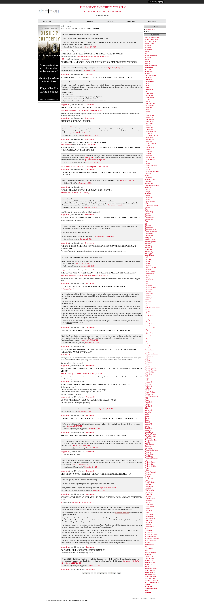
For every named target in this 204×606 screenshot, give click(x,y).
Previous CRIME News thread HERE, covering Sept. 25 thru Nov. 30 (84, 167)
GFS (146, 222)
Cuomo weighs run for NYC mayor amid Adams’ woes (88, 400)
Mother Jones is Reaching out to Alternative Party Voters (92, 53)
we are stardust (150, 574)
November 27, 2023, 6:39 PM (92, 374)
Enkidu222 (148, 187)
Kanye (147, 300)
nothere (147, 404)
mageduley (149, 346)
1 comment (89, 74)
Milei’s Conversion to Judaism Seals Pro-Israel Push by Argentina (95, 384)
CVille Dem (149, 137)
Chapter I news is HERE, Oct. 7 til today (75, 193)
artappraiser (65, 74)
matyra (147, 358)
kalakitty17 (149, 298)
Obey (147, 408)
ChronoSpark (149, 115)
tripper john (149, 556)
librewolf (148, 336)
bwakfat (147, 101)
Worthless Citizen (151, 588)
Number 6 (148, 406)
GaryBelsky (149, 212)
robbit (147, 470)
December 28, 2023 (89, 70)
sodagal (147, 508)
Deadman (148, 151)
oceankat (148, 412)
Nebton (147, 400)
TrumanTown (149, 560)
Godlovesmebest (151, 232)
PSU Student (149, 444)
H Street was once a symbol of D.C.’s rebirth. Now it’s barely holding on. (99, 418)
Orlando (147, 422)
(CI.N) (82, 294)
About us (144, 598)
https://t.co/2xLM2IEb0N (108, 488)
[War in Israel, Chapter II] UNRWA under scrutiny (86, 190)
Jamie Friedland (150, 268)
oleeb (147, 416)
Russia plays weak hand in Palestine (80, 28)
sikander (148, 496)
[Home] (48, 13)
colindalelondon (150, 131)
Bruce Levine (149, 97)
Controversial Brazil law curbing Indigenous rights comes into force (99, 62)
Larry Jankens (150, 324)
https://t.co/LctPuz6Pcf (83, 263)
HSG (62, 59)
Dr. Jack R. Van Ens (152, 171)
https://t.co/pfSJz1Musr (107, 409)
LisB (146, 340)
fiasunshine (149, 198)
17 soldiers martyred (122, 513)
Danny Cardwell (150, 143)
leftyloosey (149, 330)
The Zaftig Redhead (152, 538)
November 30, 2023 (87, 266)
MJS (146, 376)
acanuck (148, 45)
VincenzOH (149, 564)
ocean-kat (148, 410)
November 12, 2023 (92, 448)
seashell (148, 488)
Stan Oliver (149, 514)
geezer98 (148, 216)
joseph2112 (149, 294)
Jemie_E (148, 278)
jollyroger (148, 292)
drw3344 (148, 173)
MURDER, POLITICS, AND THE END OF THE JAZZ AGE (102, 11)
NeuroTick (148, 402)
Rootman (148, 474)
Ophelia (147, 418)
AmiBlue (148, 57)
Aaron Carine (149, 43)
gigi (146, 224)
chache (147, 111)
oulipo (147, 426)
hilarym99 (148, 248)
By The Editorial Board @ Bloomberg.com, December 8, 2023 (82, 110)
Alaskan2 (148, 47)
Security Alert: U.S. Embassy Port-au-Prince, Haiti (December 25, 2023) (96, 77)
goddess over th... (151, 230)
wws (146, 590)
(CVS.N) (69, 310)
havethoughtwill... (151, 242)
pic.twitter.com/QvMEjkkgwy (104, 236)
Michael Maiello (150, 368)
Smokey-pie (149, 504)
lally (146, 322)
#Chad (72, 127)
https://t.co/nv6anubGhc (115, 205)
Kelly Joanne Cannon (152, 308)
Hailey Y (148, 238)
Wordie (147, 584)
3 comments (89, 105)
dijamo (147, 163)
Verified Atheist (150, 562)
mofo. (147, 380)
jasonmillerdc (149, 274)
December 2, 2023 (90, 207)
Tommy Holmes (150, 552)
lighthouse (148, 338)
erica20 (147, 189)
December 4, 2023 (91, 162)
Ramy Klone (149, 454)
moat (147, 378)
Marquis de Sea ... (151, 354)
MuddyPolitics (150, 392)
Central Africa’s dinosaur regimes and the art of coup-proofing (95, 330)
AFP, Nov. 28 (65, 355)
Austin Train (149, 71)
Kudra (147, 318)
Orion (147, 420)
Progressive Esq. (151, 440)
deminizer (148, 155)
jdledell (147, 276)
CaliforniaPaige (150, 103)
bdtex (147, 87)
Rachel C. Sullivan (151, 450)
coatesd (148, 125)
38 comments (90, 169)
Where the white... (151, 576)
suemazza (148, 522)
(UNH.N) (69, 323)
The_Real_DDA (150, 540)
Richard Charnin (150, 462)
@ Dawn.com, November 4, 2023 (83, 502)
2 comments (85, 59)
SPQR (147, 512)
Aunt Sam (148, 69)
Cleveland (69, 21)
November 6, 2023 (90, 467)
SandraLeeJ (149, 478)
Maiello (110, 21)
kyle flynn (148, 320)
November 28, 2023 (92, 342)
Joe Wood (148, 290)
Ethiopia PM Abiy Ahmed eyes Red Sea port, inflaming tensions (93, 435)
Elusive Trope (150, 179)
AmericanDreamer (151, 55)
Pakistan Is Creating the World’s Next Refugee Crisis (89, 107)
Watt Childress (150, 570)
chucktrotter (149, 117)
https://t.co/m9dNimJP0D (89, 340)
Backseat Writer (150, 75)
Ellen (147, 175)
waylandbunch (150, 572)
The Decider (149, 532)
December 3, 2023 (86, 239)
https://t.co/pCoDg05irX (116, 68)
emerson (148, 181)
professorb (148, 438)
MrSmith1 (148, 386)
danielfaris (148, 141)
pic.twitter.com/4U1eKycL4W (95, 160)
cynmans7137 (150, 139)
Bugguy (147, 99)
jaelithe (147, 264)
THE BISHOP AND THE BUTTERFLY (103, 7)
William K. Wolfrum (151, 580)
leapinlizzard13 (150, 328)
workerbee (148, 586)
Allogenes (148, 49)
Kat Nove (148, 302)
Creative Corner (150, 29)
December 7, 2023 (91, 135)
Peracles (152, 21)
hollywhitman (149, 256)
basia (147, 85)
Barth (147, 83)
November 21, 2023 (85, 411)
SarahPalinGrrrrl (150, 482)
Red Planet (149, 456)
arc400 (147, 63)
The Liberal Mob (150, 536)
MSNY (147, 390)
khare (147, 314)
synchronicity (149, 526)
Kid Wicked (149, 316)
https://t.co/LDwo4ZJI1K (127, 180)
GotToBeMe (149, 234)
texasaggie (149, 530)
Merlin (147, 364)
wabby (147, 566)
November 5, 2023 (99, 490)
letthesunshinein (150, 334)
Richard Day (149, 464)
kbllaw (147, 304)
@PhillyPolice (89, 158)
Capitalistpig (149, 105)
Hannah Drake (150, 240)
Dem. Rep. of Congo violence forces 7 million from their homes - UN (96, 474)
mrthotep (148, 388)
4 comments (90, 397)
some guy (148, 510)
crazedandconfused (151, 135)
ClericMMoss (149, 119)
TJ (146, 546)
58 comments (90, 214)
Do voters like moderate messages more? (83, 550)
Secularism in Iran (71, 454)
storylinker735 (150, 518)
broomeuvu (149, 95)
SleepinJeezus (150, 498)
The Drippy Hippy (151, 534)
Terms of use (135, 598)
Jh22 (146, 282)
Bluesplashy (149, 93)
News (147, 31)
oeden (147, 414)
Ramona (90, 21)
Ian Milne (148, 262)
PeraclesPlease (66, 51)
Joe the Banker (150, 288)
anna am (148, 61)
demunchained (150, 157)
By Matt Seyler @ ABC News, (71, 374)
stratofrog (148, 520)
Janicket (148, 270)
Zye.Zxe (148, 592)
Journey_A (148, 296)
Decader (148, 153)
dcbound (148, 149)
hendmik (148, 244)
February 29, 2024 (89, 47)
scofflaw (148, 484)
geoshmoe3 (149, 220)
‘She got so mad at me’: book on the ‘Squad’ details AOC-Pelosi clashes (98, 272)
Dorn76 (147, 169)
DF (146, 161)
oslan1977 (148, 424)
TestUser (148, 528)
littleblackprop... (150, 342)
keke (146, 306)
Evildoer (148, 193)
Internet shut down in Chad (76, 121)
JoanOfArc (148, 286)
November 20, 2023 (94, 429)
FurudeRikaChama (151, 206)
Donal (147, 167)
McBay (147, 360)
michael (147, 366)
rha (146, 460)
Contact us (152, 598)
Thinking (148, 542)
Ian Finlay (148, 260)
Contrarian (148, 133)
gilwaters (148, 226)
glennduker (149, 228)
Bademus (148, 77)
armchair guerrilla (151, 65)
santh (147, 480)
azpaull (147, 73)
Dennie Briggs (150, 159)
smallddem (149, 500)
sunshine (148, 524)
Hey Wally (148, 246)
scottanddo (149, 486)
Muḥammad (149, 394)
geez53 (147, 214)
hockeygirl (148, 254)
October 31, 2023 (94, 566)
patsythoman (149, 432)
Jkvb (146, 284)
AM (146, 53)
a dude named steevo (152, 37)
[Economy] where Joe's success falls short (83, 142)
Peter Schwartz (150, 436)
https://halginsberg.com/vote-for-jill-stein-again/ (93, 56)
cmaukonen (149, 123)
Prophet (147, 442)
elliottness (148, 177)
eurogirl (147, 191)
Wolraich (47, 21)
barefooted (148, 79)
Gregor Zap (149, 236)
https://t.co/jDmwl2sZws (80, 464)
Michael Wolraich (151, 370)
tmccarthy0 (149, 548)
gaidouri (147, 208)
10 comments (90, 270)
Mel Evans (148, 362)
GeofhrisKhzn (149, 218)
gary (146, 210)
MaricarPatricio (150, 350)
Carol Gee (148, 107)
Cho (146, 113)
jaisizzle (148, 266)
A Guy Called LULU (151, 39)
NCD (146, 398)
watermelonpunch (151, 568)
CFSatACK (149, 109)
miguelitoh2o (149, 372)
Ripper (147, 468)
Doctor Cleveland (151, 165)
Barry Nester (149, 81)
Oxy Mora (148, 428)
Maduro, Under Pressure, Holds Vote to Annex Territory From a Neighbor (100, 217)
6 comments (89, 118)
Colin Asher (149, 129)
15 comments (90, 283)
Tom (146, 550)
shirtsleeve (149, 492)
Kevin (147, 310)
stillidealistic (149, 516)
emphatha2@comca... (152, 185)
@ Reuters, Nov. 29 (67, 289)
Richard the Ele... (151, 466)
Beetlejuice (149, 89)
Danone (147, 145)
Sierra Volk (149, 494)
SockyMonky (149, 506)
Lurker (147, 344)
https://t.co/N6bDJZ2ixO (77, 133)
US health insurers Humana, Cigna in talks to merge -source (93, 286)
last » (119, 573)
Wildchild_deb (150, 578)
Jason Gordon (150, 272)
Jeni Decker (149, 280)
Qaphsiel (148, 446)
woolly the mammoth (152, 582)
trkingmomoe (149, 558)
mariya (147, 352)
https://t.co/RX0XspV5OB (81, 445)
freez (147, 204)
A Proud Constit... (151, 41)
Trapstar (148, 554)
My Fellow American (152, 396)
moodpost (148, 382)
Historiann (148, 250)
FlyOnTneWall (150, 202)
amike (147, 59)
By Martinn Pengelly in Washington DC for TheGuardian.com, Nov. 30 (84, 275)
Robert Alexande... (151, 472)
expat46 (148, 195)
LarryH (147, 326)
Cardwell (131, 21)
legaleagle (148, 332)
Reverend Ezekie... (151, 458)
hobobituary (149, 252)
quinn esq (148, 448)
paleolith (148, 430)
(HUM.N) (113, 294)
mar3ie (147, 348)
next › (113, 573)
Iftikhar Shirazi (67, 502)
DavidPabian (149, 147)
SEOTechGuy (150, 490)
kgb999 (147, 312)
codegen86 (149, 127)
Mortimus (148, 384)
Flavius (147, 200)
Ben (146, 91)
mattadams (149, 356)
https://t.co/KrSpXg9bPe (130, 561)
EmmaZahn (149, 183)
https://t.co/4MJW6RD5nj (74, 426)
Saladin (147, 476)
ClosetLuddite (149, 121)
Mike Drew (148, 374)
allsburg (147, 51)
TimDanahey (149, 544)
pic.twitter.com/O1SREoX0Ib (71, 563)
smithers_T (149, 502)
